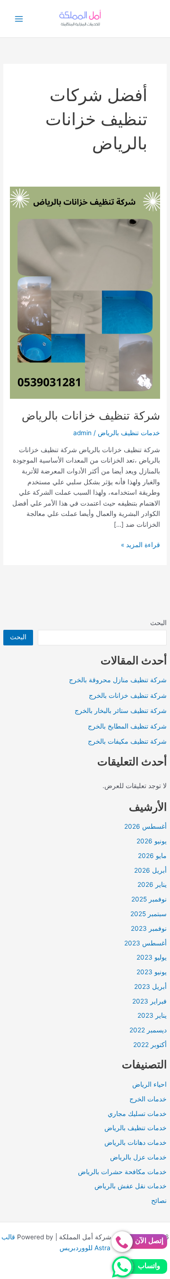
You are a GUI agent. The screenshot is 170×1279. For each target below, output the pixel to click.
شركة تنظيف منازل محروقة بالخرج (118, 680)
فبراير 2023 (149, 1001)
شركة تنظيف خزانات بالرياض (91, 415)
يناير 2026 (152, 884)
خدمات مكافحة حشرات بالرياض (122, 1172)
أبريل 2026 (150, 870)
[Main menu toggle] (19, 18)
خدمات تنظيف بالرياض (135, 1128)
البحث (158, 623)
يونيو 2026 (151, 841)
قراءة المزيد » (140, 545)
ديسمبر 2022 (148, 1030)
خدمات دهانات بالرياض (135, 1142)
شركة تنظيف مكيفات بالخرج (127, 741)
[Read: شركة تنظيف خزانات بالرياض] (85, 292)
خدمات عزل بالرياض (138, 1157)
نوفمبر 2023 (149, 928)
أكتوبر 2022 (150, 1044)
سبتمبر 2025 (148, 914)
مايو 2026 (152, 855)
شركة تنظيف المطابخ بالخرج (127, 726)
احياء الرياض (149, 1084)
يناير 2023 (152, 1015)
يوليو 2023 (151, 957)
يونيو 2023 (151, 972)
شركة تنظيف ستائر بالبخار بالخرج (121, 710)
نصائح (159, 1200)
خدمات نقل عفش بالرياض (130, 1186)
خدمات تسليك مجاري (137, 1113)
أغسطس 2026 (145, 826)
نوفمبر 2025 (149, 899)
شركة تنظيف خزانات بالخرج (128, 695)
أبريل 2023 (150, 986)
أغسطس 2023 (145, 943)
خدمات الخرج (148, 1099)
